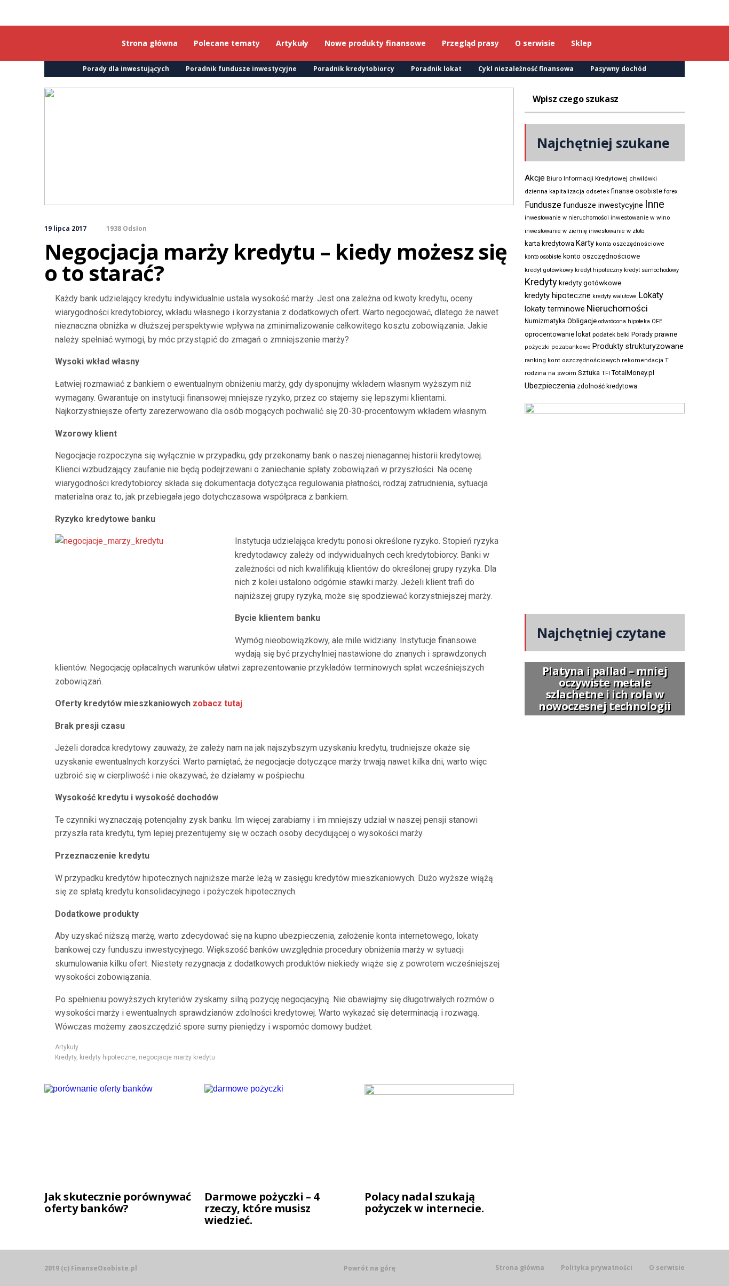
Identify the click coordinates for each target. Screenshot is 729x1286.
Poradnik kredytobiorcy (353, 68)
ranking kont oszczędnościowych (572, 360)
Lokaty (650, 295)
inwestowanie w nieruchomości (567, 217)
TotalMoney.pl (633, 373)
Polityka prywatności (596, 1268)
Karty (585, 243)
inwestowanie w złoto (616, 231)
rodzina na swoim (550, 373)
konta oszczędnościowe (630, 243)
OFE (657, 321)
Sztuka (589, 373)
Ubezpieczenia (550, 386)
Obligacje (582, 321)
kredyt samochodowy (651, 270)
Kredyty (65, 1057)
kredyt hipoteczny (598, 270)
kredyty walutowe (614, 296)
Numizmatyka (545, 321)
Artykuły (66, 1047)
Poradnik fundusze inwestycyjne (241, 68)
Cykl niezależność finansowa (526, 68)
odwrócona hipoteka (624, 321)
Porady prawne (654, 334)
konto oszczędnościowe (601, 256)
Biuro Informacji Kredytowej (587, 178)
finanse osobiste (636, 191)
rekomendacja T (645, 360)
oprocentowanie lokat (558, 334)
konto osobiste (543, 256)
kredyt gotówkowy (549, 270)
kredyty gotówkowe (590, 283)
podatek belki (611, 334)
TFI (605, 373)
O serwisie (667, 1268)
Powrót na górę (369, 1268)
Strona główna (519, 1268)
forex (671, 191)
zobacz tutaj (217, 703)
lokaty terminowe (555, 309)
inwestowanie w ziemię (556, 231)
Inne (654, 204)
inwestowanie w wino (640, 217)
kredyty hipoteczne (108, 1057)
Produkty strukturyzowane (638, 346)
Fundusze (543, 205)
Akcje (535, 178)
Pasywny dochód (618, 68)
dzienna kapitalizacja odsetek (567, 191)
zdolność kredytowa (607, 386)
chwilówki (643, 178)
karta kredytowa (549, 243)
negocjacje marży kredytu (177, 1057)
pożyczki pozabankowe (558, 347)
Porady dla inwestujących (126, 68)
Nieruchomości (617, 308)
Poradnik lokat (436, 68)
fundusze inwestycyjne (603, 205)
